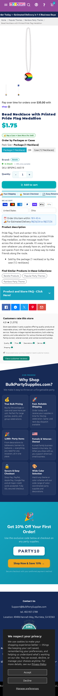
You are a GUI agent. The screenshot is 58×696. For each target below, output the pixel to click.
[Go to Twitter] (24, 307)
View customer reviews (16, 358)
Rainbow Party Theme (34, 20)
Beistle (15, 160)
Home (3, 20)
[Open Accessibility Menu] (36, 4)
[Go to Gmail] (41, 307)
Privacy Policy (39, 664)
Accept (27, 672)
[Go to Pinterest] (33, 307)
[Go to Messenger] (15, 307)
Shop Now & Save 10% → (29, 563)
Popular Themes (15, 20)
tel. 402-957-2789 (29, 611)
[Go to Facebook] (6, 307)
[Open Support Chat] (44, 4)
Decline (27, 680)
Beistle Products (11, 275)
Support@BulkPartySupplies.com (29, 606)
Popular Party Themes (34, 275)
